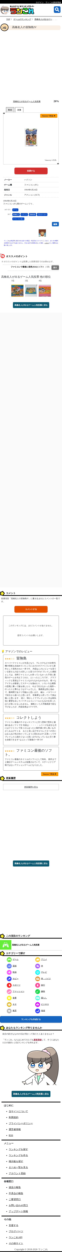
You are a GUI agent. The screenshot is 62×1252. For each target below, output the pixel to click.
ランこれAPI (15, 1237)
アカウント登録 (17, 1173)
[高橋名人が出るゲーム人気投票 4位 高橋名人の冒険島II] (45, 290)
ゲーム (15, 210)
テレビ (44, 972)
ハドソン (24, 214)
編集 (55, 224)
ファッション (18, 991)
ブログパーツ (16, 1231)
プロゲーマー (42, 214)
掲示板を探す (16, 1161)
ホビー (16, 978)
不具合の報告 (16, 1193)
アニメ (44, 959)
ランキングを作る (18, 1155)
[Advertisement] (31, 65)
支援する (13, 1225)
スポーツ (16, 985)
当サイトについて (18, 1111)
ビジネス (45, 1004)
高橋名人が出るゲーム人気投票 (48, 19)
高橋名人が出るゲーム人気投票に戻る (31, 305)
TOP (8, 19)
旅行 (43, 985)
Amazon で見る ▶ (49, 116)
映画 (15, 972)
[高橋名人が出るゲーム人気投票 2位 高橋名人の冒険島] (31, 290)
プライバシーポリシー (21, 1123)
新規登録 (38, 1040)
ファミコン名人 (18, 219)
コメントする (31, 609)
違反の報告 (15, 1187)
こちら (47, 243)
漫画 (15, 966)
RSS (11, 1135)
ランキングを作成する (31, 1019)
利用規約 (13, 1117)
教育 (15, 1010)
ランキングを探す (18, 1149)
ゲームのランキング (22, 19)
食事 (15, 998)
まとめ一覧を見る (18, 1167)
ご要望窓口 (15, 1199)
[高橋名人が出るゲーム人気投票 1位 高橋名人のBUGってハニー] (17, 290)
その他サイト (16, 1243)
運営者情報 (15, 1129)
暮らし (44, 998)
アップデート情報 (18, 1211)
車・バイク (46, 978)
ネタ (15, 1004)
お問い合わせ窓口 (18, 1205)
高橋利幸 (32, 214)
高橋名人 (16, 214)
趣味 (43, 991)
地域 (43, 1010)
